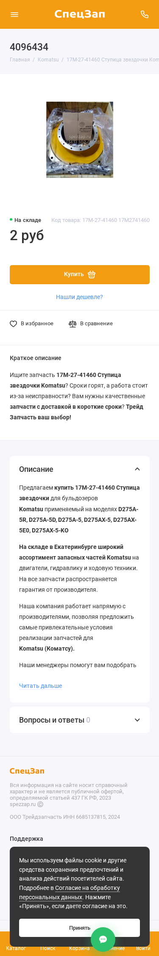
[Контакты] (103, 939)
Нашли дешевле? (79, 297)
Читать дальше (40, 685)
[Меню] (14, 14)
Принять (79, 928)
